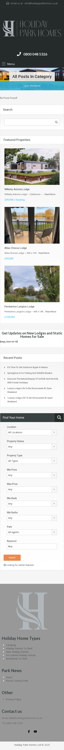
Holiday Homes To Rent (19, 648)
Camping (11, 645)
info (11, 718)
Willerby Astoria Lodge (17, 189)
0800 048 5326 (35, 54)
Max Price (12, 484)
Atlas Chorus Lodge (15, 248)
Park (9, 526)
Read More (50, 194)
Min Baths (12, 512)
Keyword (11, 541)
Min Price (12, 469)
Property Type (14, 455)
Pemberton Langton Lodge (19, 306)
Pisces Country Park (17, 680)
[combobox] (32, 432)
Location (11, 427)
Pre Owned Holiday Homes (21, 655)
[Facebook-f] (28, 731)
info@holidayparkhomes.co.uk (41, 3)
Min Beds (12, 498)
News (9, 677)
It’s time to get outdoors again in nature (27, 367)
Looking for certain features (20, 565)
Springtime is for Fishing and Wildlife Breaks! (29, 373)
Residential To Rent (16, 658)
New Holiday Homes (17, 651)
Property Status (15, 441)
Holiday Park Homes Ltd (27, 744)
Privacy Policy (13, 699)
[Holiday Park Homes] (32, 29)
